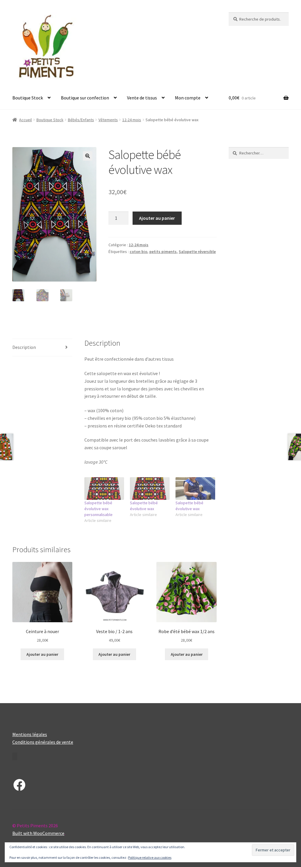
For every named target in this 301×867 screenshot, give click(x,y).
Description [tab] (24, 347)
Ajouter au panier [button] (42, 654)
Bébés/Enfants (81, 119)
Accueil (25, 119)
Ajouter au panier (157, 218)
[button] (87, 156)
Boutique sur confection (85, 98)
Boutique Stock (27, 98)
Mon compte (187, 98)
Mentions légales (29, 734)
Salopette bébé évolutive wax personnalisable (98, 508)
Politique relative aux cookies (149, 857)
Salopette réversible (197, 251)
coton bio (138, 251)
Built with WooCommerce (38, 833)
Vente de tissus (142, 98)
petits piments (163, 251)
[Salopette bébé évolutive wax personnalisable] (104, 488)
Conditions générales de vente (42, 742)
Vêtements (108, 119)
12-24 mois (131, 119)
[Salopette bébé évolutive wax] (150, 488)
